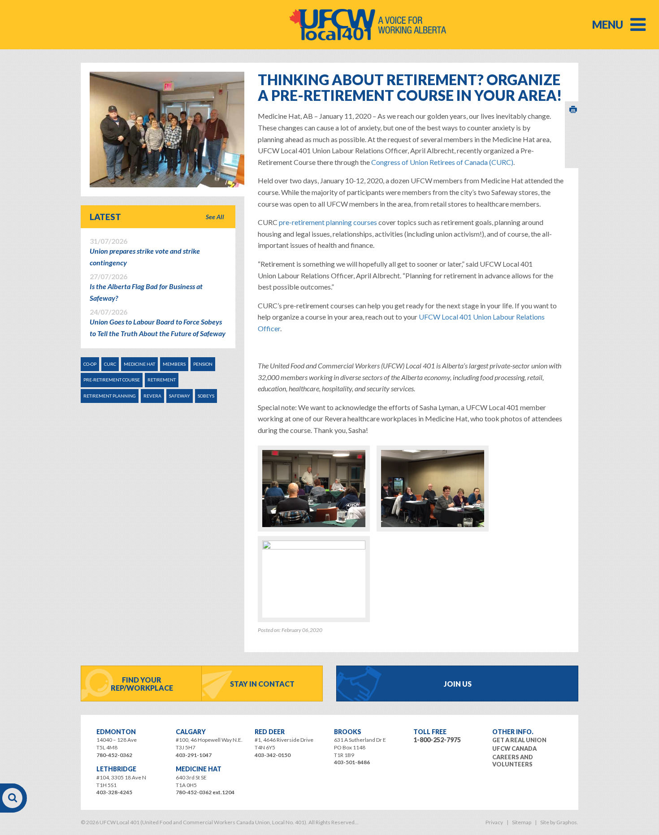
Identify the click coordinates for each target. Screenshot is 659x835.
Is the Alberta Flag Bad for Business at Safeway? (146, 287)
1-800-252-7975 (437, 740)
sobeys (206, 395)
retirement (161, 379)
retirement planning (109, 395)
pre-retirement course (111, 379)
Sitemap (521, 822)
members (174, 364)
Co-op (89, 364)
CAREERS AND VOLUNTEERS (512, 760)
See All (215, 217)
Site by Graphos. (559, 822)
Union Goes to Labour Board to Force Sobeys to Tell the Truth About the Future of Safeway (157, 322)
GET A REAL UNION (519, 740)
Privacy (494, 822)
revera (152, 395)
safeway (179, 395)
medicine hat (139, 364)
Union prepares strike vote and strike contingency (145, 252)
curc (110, 364)
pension (202, 364)
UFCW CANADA (514, 748)
